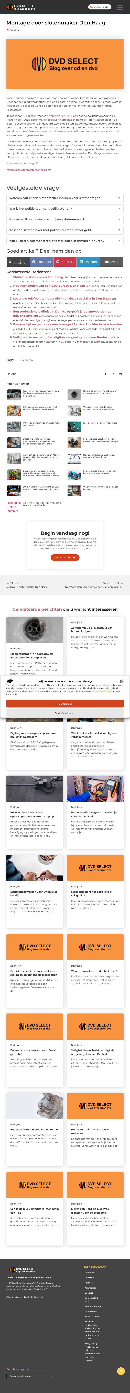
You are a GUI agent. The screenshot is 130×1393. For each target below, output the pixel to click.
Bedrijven (15, 30)
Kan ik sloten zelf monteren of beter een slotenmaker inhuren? (65, 240)
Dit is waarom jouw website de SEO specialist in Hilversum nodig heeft (41, 487)
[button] (122, 681)
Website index (92, 1316)
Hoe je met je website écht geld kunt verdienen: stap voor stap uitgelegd (92, 1352)
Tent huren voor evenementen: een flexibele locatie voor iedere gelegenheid (41, 393)
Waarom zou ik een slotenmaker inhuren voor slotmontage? (65, 198)
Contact (89, 1293)
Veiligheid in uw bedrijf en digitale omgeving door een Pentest (61, 337)
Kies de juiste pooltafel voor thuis (100, 423)
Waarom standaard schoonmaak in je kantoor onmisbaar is (42, 504)
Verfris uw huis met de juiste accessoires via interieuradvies (98, 408)
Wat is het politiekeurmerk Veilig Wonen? (65, 208)
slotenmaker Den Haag (64, 115)
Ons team (90, 1277)
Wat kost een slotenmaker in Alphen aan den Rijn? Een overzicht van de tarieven (41, 457)
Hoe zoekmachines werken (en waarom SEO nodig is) (99, 456)
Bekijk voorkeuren (65, 713)
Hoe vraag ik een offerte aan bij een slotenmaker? (65, 219)
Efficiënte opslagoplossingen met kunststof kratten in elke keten (40, 408)
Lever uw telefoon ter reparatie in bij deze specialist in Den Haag (62, 298)
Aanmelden (90, 1288)
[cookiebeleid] (101, 691)
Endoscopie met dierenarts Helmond (34, 1129)
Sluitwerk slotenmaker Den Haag (38, 277)
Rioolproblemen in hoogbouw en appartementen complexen (100, 392)
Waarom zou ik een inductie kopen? (94, 971)
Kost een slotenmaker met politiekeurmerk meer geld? (65, 230)
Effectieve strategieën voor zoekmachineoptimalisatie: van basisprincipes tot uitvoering (39, 441)
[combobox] (99, 6)
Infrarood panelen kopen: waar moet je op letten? (41, 424)
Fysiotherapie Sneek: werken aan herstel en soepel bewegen (99, 472)
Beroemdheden (93, 1306)
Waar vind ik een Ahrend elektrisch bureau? (100, 487)
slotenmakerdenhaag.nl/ (22, 163)
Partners (89, 1282)
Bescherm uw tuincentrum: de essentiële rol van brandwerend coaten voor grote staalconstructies (41, 473)
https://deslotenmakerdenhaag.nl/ (29, 169)
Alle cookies (65, 703)
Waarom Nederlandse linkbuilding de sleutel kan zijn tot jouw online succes (92, 1330)
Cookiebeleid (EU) (91, 1300)
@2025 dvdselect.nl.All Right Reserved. (25, 1297)
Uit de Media (91, 1311)
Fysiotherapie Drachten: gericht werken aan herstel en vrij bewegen (101, 440)
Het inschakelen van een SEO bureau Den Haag (49, 285)
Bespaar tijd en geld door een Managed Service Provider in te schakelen (67, 324)
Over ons (89, 1272)
